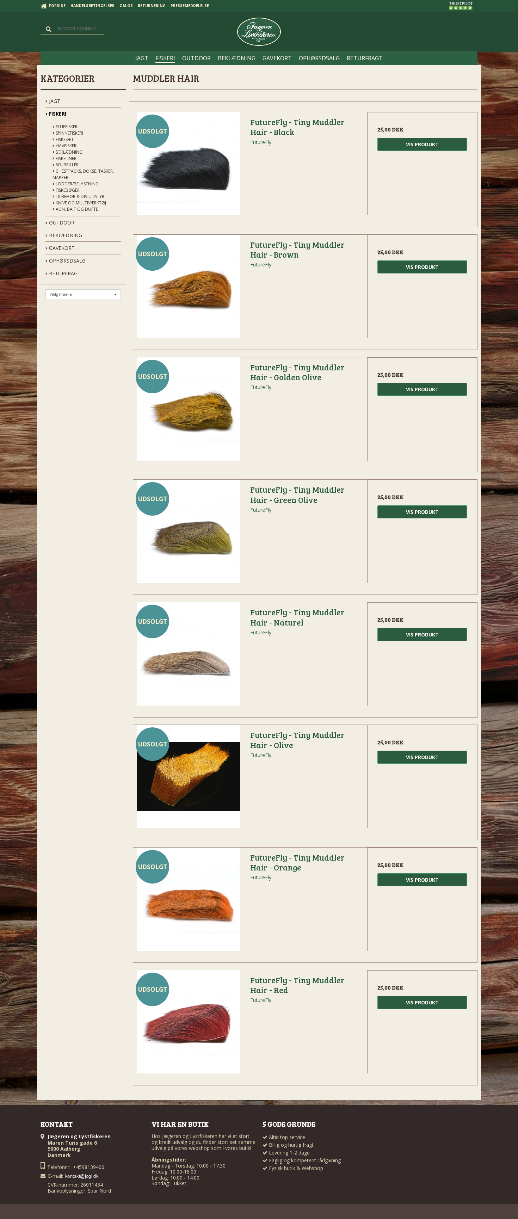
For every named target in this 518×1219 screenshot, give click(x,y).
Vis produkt (422, 144)
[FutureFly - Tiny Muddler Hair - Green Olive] (188, 535)
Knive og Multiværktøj (80, 203)
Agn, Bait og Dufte (76, 209)
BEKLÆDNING (65, 235)
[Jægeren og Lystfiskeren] (259, 32)
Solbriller (67, 165)
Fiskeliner (65, 158)
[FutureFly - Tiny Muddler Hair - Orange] (188, 903)
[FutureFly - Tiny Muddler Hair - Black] (188, 167)
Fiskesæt (64, 139)
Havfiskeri (66, 146)
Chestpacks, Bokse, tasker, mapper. (83, 174)
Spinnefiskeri (69, 133)
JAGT (54, 101)
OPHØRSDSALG (67, 260)
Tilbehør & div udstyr (79, 196)
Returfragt (64, 273)
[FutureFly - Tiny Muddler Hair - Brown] (188, 290)
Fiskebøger (67, 190)
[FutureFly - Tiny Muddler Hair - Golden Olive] (188, 412)
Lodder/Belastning (77, 184)
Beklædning (68, 152)
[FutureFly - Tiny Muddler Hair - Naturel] (188, 657)
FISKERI (57, 113)
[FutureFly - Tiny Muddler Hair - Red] (188, 1025)
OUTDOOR (61, 222)
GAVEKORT (61, 248)
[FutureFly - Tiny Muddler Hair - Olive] (188, 780)
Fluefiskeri (67, 127)
